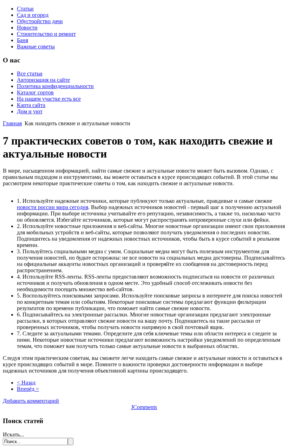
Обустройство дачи (40, 21)
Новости (27, 28)
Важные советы (36, 46)
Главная (12, 123)
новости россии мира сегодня (52, 207)
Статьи (25, 9)
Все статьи (29, 73)
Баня (22, 40)
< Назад (26, 383)
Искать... (13, 434)
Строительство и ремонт (46, 34)
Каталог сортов (35, 92)
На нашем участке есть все (49, 99)
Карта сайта (31, 105)
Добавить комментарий (31, 401)
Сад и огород (32, 15)
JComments (144, 407)
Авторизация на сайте (43, 80)
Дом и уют (29, 111)
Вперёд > (28, 389)
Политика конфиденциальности (55, 86)
